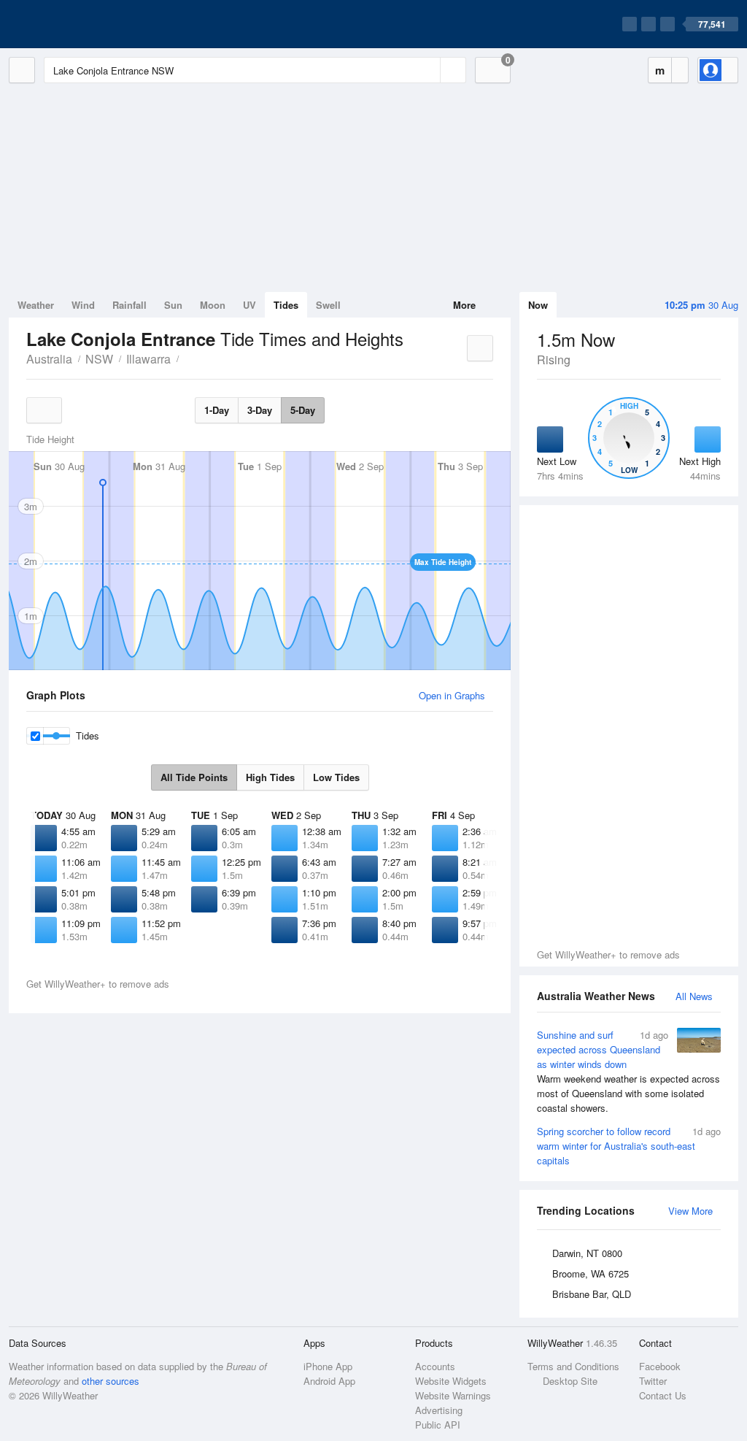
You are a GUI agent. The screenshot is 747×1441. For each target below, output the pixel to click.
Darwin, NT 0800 (587, 1253)
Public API (437, 1425)
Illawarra (148, 358)
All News (694, 996)
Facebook (660, 1366)
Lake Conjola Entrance (186, 358)
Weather (36, 305)
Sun (173, 305)
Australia (49, 358)
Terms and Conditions (573, 1366)
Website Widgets (451, 1381)
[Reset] (427, 70)
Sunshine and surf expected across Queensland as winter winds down (628, 1071)
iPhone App (327, 1366)
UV (249, 305)
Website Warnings (453, 1395)
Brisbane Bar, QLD (591, 1294)
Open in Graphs (452, 695)
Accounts (435, 1366)
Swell (328, 305)
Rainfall (129, 305)
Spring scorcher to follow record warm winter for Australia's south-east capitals (629, 1145)
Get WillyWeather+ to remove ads (608, 954)
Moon (212, 305)
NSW (99, 358)
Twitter (653, 1381)
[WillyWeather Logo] (77, 24)
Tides (286, 305)
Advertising (438, 1410)
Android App (329, 1381)
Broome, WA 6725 (590, 1273)
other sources (110, 1381)
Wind (83, 305)
